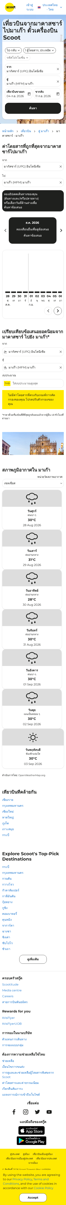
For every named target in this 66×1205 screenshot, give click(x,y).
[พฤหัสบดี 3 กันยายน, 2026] (43, 292)
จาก (9, 67)
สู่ (7, 79)
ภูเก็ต (5, 823)
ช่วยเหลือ (8, 1061)
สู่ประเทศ (14, 1154)
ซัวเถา (6, 949)
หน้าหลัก (8, 131)
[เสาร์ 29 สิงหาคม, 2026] (13, 292)
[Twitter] (37, 1112)
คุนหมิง (7, 919)
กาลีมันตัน (8, 896)
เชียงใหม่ (8, 811)
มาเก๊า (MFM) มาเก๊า (20, 83)
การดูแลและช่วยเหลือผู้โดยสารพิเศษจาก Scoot (28, 1075)
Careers (7, 996)
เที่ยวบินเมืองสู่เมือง (42, 1154)
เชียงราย (7, 800)
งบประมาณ (9, 375)
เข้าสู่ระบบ (29, 7)
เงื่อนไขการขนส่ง (13, 1067)
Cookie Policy (43, 1188)
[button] (39, 50)
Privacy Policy (22, 1179)
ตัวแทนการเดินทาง (14, 1039)
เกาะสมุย (8, 829)
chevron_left (5, 230)
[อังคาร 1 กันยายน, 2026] (31, 292)
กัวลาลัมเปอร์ (10, 890)
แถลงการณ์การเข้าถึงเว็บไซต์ (21, 1094)
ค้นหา (33, 108)
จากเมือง (33, 1162)
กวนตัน (7, 878)
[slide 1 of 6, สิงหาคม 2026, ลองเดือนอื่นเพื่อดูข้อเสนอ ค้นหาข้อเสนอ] (32, 230)
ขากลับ (39, 91)
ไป (4, 176)
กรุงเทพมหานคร (12, 805)
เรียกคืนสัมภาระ (12, 1088)
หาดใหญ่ (8, 817)
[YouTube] (49, 1112)
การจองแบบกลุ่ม (12, 1045)
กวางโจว (8, 884)
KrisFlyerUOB (12, 1023)
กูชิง (5, 908)
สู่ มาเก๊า (43, 131)
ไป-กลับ (11, 50)
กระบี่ (5, 835)
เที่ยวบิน (26, 131)
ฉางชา (6, 931)
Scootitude (10, 984)
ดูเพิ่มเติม (33, 959)
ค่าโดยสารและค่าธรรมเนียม (20, 1083)
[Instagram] (25, 1112)
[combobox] (31, 166)
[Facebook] (14, 1112)
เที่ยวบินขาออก (15, 91)
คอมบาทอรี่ (9, 914)
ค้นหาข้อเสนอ (33, 235)
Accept (33, 1197)
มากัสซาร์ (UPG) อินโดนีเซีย (25, 71)
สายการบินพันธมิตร (15, 1002)
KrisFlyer (8, 1018)
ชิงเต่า (6, 937)
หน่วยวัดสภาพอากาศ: (50, 477)
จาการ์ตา (8, 925)
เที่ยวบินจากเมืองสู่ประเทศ (19, 1158)
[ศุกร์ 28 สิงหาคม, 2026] (7, 292)
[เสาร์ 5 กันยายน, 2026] (54, 292)
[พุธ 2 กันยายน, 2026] (37, 292)
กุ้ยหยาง (7, 902)
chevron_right (61, 230)
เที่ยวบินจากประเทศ (46, 1158)
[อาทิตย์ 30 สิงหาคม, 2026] (19, 292)
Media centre (12, 990)
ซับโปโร (7, 943)
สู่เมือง (26, 1154)
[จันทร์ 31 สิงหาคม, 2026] (25, 292)
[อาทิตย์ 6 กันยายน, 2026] (60, 292)
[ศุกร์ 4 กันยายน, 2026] (48, 292)
